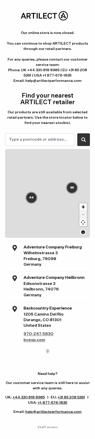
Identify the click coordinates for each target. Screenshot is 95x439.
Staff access (47, 427)
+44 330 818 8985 (28, 397)
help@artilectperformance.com (53, 412)
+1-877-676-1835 (52, 403)
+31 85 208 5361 (71, 397)
